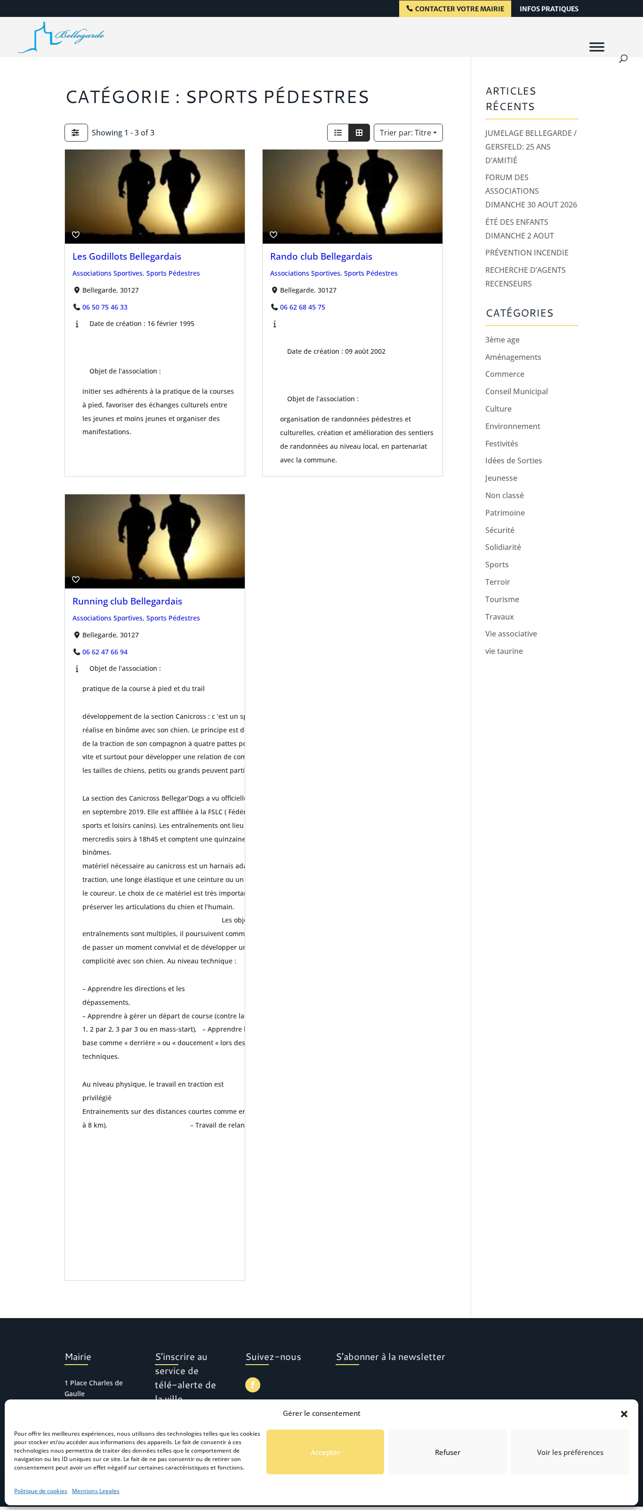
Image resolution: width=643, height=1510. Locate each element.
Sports (497, 564)
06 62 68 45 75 (302, 306)
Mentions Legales (96, 1491)
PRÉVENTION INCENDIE (527, 252)
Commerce (504, 374)
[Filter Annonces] (76, 133)
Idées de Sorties (513, 460)
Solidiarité (503, 547)
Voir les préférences (570, 1452)
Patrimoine (505, 513)
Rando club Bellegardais (321, 256)
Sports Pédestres (173, 273)
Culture (498, 409)
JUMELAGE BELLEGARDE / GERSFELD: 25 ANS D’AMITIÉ (531, 147)
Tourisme (502, 599)
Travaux (499, 617)
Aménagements (513, 357)
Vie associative (511, 633)
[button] (624, 1413)
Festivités (501, 443)
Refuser (447, 1452)
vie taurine (504, 651)
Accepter (325, 1452)
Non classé (504, 495)
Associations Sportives (107, 273)
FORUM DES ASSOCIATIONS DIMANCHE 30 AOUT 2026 (531, 191)
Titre (405, 132)
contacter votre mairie (459, 9)
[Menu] (596, 46)
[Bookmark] (76, 235)
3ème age (502, 339)
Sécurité (499, 530)
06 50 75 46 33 (104, 306)
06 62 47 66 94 (104, 651)
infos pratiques (549, 9)
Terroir (497, 582)
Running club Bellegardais (127, 600)
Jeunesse (501, 478)
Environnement (512, 426)
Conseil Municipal (516, 391)
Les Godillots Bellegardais (126, 256)
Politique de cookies (40, 1491)
